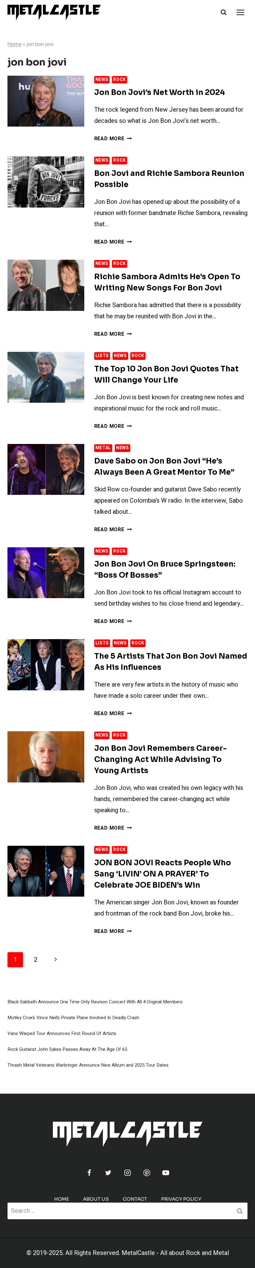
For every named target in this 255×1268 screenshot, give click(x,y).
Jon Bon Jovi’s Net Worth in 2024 (159, 92)
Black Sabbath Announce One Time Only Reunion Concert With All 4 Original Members (95, 1001)
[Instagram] (127, 1173)
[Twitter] (108, 1173)
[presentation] (45, 101)
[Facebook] (89, 1173)
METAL (103, 448)
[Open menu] (240, 12)
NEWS (102, 79)
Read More (113, 138)
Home (14, 44)
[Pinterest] (147, 1173)
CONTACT (135, 1199)
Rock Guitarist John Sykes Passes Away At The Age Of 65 (67, 1049)
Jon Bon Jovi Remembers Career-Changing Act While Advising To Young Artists (160, 759)
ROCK (119, 79)
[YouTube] (166, 1173)
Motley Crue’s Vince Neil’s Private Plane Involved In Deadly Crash (73, 1017)
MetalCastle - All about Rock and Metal (175, 1252)
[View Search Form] (223, 12)
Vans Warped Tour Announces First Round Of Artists (61, 1033)
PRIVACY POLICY (181, 1199)
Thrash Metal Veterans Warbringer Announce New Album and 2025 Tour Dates (88, 1065)
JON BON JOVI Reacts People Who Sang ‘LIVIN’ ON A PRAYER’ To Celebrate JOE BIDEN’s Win (162, 874)
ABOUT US (96, 1199)
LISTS (102, 355)
